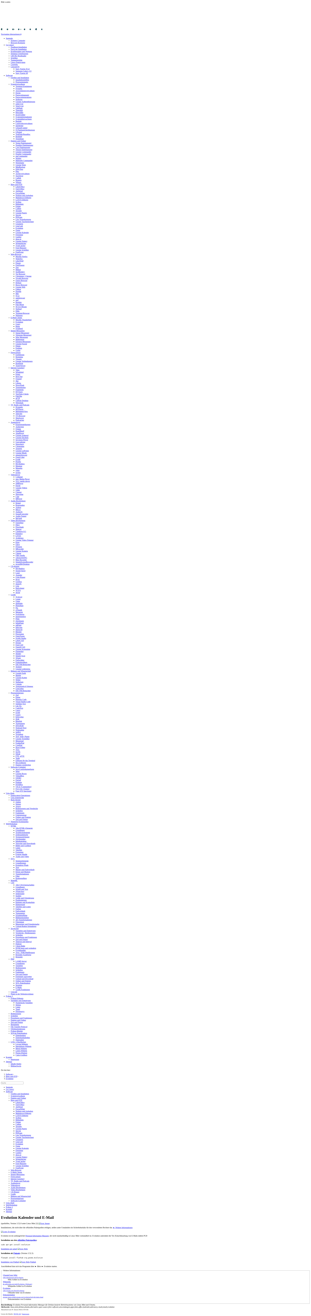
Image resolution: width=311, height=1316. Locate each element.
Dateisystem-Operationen (20, 795)
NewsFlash (20, 385)
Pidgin (18, 346)
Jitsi (17, 381)
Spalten (18, 896)
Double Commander (23, 154)
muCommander (21, 156)
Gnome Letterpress (23, 669)
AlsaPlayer (20, 433)
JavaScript (15, 929)
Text (17, 867)
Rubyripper (20, 588)
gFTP (18, 398)
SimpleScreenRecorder (24, 562)
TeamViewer (20, 366)
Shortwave (20, 418)
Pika (17, 171)
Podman (19, 782)
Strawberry (20, 444)
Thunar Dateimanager (24, 150)
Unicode (14, 992)
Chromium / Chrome (23, 276)
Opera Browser (21, 281)
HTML (13, 826)
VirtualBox (20, 776)
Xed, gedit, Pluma (22, 737)
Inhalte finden (16, 1064)
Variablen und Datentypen (26, 931)
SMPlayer (19, 483)
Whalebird (20, 372)
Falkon (18, 289)
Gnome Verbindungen (24, 361)
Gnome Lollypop (22, 451)
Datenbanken (21, 1035)
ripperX (19, 584)
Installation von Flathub (10, 1262)
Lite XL (19, 706)
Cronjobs (14, 65)
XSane (18, 658)
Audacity (19, 512)
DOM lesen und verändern (26, 948)
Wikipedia (17, 1283)
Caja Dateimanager (23, 147)
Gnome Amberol (22, 435)
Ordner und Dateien (23, 817)
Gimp (18, 601)
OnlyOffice (20, 189)
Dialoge (19, 944)
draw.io (18, 239)
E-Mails (19, 987)
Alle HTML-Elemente (24, 828)
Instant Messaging (18, 331)
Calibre (18, 209)
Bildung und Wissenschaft (21, 671)
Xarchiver (19, 176)
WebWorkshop (11, 824)
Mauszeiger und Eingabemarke (27, 924)
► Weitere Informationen (123, 1228)
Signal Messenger (22, 333)
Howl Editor (20, 747)
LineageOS (15, 67)
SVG (13, 859)
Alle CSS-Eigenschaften (25, 885)
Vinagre (19, 359)
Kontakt (9, 1057)
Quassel (19, 379)
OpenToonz (20, 636)
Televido (19, 414)
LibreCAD (20, 641)
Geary (18, 324)
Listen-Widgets (21, 1051)
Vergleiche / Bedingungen (25, 933)
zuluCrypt (19, 104)
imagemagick (21, 617)
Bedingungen (21, 968)
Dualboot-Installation (19, 47)
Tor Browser (20, 274)
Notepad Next (21, 728)
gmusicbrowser (21, 455)
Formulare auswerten (24, 977)
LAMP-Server (21, 961)
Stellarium (19, 682)
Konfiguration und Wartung (21, 51)
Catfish (18, 178)
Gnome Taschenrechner (25, 222)
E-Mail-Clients (16, 318)
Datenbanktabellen (23, 1038)
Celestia (19, 684)
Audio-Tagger (21, 516)
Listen (18, 848)
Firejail (18, 780)
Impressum (15, 1059)
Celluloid (19, 477)
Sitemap (9, 1062)
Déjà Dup (19, 169)
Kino (17, 542)
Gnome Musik (21, 453)
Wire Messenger (22, 337)
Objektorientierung (18, 1029)
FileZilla (19, 396)
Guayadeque (20, 442)
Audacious (20, 427)
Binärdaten (15, 1025)
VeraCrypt (19, 106)
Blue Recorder (21, 560)
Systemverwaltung (18, 84)
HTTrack (19, 392)
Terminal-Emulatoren (24, 86)
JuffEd (18, 732)
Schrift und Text (22, 889)
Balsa (18, 326)
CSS (12, 883)
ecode (18, 713)
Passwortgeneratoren (23, 97)
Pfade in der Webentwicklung (22, 994)
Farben (18, 909)
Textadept (19, 734)
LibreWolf (19, 261)
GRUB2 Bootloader (18, 56)
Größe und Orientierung (25, 898)
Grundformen (21, 863)
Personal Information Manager (37, 1236)
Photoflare (19, 606)
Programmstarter (22, 82)
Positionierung (21, 900)
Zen (17, 267)
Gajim (18, 350)
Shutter (18, 654)
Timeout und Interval (24, 942)
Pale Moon (20, 305)
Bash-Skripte (16, 800)
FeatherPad (20, 743)
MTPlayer (19, 409)
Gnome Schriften (22, 250)
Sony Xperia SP (22, 73)
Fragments (20, 390)
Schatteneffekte (21, 915)
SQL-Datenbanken (23, 983)
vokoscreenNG (21, 558)
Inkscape (19, 627)
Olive (18, 545)
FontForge (20, 252)
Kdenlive (19, 534)
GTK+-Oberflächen (18, 1042)
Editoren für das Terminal (25, 761)
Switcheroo (20, 614)
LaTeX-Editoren (22, 200)
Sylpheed (19, 329)
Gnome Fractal (21, 344)
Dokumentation (23, 1296)
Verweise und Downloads (25, 843)
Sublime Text (21, 704)
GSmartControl (21, 128)
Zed (17, 695)
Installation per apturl (9, 1249)
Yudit (18, 758)
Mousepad (20, 741)
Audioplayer (15, 422)
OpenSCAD (20, 647)
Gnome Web (20, 287)
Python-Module (17, 1031)
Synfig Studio (21, 638)
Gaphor (18, 237)
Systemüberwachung (24, 119)
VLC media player (23, 481)
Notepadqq (20, 730)
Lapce (18, 710)
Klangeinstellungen (23, 425)
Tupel (18, 1009)
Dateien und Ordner (18, 141)
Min (17, 294)
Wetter (18, 680)
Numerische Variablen (24, 1003)
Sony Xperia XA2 (23, 69)
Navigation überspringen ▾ (11, 34)
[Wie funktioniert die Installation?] (25, 1262)
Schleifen (19, 811)
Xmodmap (20, 139)
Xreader (19, 211)
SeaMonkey (20, 272)
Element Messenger (23, 342)
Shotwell (19, 630)
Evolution (19, 228)
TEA (17, 750)
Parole (18, 486)
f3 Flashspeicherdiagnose (25, 130)
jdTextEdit (20, 726)
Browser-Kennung (18, 43)
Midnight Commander (24, 161)
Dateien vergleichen (23, 765)
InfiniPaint (20, 623)
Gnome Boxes (21, 774)
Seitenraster (20, 894)
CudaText (19, 708)
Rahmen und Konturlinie (25, 902)
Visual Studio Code (23, 702)
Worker (18, 158)
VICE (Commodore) (23, 787)
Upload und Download (24, 979)
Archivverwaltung (23, 174)
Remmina (19, 357)
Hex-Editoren (21, 763)
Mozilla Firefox (21, 257)
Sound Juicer (21, 571)
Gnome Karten (21, 678)
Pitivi (18, 525)
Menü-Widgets (21, 1049)
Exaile (18, 459)
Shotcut (18, 529)
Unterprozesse (21, 815)
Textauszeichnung (22, 837)
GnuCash (19, 226)
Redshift (19, 137)
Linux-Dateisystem (18, 62)
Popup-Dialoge (21, 1053)
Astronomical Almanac (24, 686)
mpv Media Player (23, 479)
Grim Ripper (20, 577)
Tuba (17, 370)
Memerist (19, 612)
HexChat (19, 377)
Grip (17, 586)
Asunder (19, 575)
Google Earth (21, 673)
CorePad (19, 745)
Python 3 (9, 996)
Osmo (18, 230)
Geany (18, 715)
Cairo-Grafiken (21, 1055)
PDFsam (19, 217)
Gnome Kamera (22, 551)
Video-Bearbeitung (18, 521)
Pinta (17, 619)
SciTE (18, 752)
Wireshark (19, 403)
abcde (18, 593)
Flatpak (16, 1253)
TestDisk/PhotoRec (23, 134)
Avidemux (20, 538)
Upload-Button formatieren (26, 926)
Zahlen (18, 802)
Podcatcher (20, 420)
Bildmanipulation (22, 918)
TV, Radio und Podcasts (20, 405)
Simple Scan (20, 656)
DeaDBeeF (20, 431)
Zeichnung (20, 621)
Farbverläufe (20, 911)
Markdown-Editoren (23, 198)
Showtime (19, 494)
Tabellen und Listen (23, 907)
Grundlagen (20, 830)
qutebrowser (20, 298)
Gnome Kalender (22, 233)
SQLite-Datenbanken (19, 1033)
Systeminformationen (24, 117)
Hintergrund (20, 905)
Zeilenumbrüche (22, 835)
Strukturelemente (22, 861)
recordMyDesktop (23, 564)
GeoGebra (20, 689)
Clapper (19, 492)
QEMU (18, 778)
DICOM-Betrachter (23, 665)
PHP (12, 959)
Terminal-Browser (23, 313)
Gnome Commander (23, 152)
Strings (18, 804)
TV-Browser (20, 416)
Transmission (21, 387)
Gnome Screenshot (23, 649)
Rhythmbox (20, 464)
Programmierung (17, 693)
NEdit (18, 754)
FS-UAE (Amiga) (22, 789)
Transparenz (20, 913)
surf (17, 300)
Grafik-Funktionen (23, 990)
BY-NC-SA (17, 1314)
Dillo (17, 311)
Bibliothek (20, 204)
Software (9, 75)
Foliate (18, 206)
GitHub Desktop (22, 401)
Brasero (19, 180)
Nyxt (17, 296)
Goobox (19, 582)
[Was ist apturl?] (23, 1249)
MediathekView (22, 411)
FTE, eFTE (20, 756)
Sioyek (18, 215)
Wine (18, 771)
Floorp (18, 263)
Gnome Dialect (21, 241)
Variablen (19, 966)
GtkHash (19, 108)
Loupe (18, 599)
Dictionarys (20, 1011)
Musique (19, 466)
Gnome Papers (21, 213)
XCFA (18, 590)
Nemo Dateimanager (23, 143)
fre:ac (18, 579)
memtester (19, 126)
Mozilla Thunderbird (23, 320)
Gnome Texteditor (23, 739)
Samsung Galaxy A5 (23, 71)
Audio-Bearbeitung (18, 501)
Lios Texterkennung (23, 219)
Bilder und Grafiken (23, 846)
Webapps (19, 315)
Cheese (18, 553)
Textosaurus (20, 723)
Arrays (18, 806)
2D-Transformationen (24, 920)
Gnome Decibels (22, 438)
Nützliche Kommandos (19, 822)
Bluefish (19, 721)
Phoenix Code (21, 699)
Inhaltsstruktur (21, 841)
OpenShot (19, 523)
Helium (18, 283)
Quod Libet (20, 457)
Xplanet (19, 667)
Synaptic (19, 89)
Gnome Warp (21, 165)
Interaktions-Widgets (23, 1046)
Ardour (18, 507)
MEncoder (20, 549)
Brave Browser (21, 285)
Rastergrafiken (21, 878)
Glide (18, 490)
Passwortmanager (22, 95)
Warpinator (20, 163)
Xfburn (18, 182)
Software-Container (18, 767)
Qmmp (18, 429)
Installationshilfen (22, 80)
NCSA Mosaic (21, 307)
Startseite (9, 38)
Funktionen (20, 813)
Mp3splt (19, 518)
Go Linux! (10, 45)
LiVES (18, 536)
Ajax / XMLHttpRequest (25, 953)
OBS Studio (20, 555)
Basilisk (19, 302)
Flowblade (20, 527)
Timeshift (19, 110)
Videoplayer (15, 475)
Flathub (33, 1262)
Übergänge (20, 922)
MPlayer (19, 499)
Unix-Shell (10, 793)
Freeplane (19, 235)
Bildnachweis (16, 1066)
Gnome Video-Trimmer (25, 540)
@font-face (20, 891)
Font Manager (21, 248)
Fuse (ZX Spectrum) (23, 791)
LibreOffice (20, 187)
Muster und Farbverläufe (25, 870)
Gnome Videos (21, 488)
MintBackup (20, 167)
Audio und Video (22, 857)
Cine (17, 497)
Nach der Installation (19, 49)
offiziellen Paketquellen (26, 1240)
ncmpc (18, 473)
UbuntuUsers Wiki (13, 1276)
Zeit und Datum (22, 819)
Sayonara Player (22, 440)
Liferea (18, 383)
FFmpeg (19, 547)
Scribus (18, 202)
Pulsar (18, 697)
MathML (14, 881)
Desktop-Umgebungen (19, 54)
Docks (18, 93)
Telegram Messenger (23, 335)
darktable (19, 603)
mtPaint (18, 625)
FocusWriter (20, 193)
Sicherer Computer (18, 41)
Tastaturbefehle (16, 60)
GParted (19, 132)
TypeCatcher (20, 246)
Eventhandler (21, 950)
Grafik (13, 595)
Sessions (19, 985)
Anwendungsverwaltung (25, 91)
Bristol (18, 503)
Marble (18, 675)
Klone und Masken (23, 872)
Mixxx (18, 510)
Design (18, 643)
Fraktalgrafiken (21, 662)
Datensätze (20, 1040)
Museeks (19, 468)
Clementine (20, 446)
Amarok (19, 449)
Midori (18, 270)
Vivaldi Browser (22, 278)
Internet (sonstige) (17, 368)
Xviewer (19, 597)
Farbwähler (20, 660)
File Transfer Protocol (19, 1027)
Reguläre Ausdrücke (23, 955)
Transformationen (22, 874)
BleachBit (19, 113)
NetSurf (19, 309)
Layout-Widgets (22, 1044)
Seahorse (19, 99)
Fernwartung (16, 353)
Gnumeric (19, 224)
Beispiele (19, 957)
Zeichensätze (21, 839)
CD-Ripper (15, 566)
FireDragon (20, 265)
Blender (19, 632)
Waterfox (19, 259)
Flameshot (19, 651)
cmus (18, 470)
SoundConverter (22, 514)
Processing (20, 634)
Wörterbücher (21, 243)
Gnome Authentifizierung (25, 102)
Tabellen (19, 850)
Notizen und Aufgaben (24, 195)
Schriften (14, 58)
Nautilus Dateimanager (24, 145)
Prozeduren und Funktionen (26, 937)
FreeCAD (19, 645)
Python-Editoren (17, 998)
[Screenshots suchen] (44, 1223)
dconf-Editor (20, 115)
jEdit (17, 719)
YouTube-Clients (22, 394)
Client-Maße (20, 946)
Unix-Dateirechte (17, 798)
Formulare (19, 852)
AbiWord (19, 191)
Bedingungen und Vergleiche (27, 809)
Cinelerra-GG (21, 531)
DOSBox (19, 785)
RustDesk (19, 363)
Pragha (18, 462)
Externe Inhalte (21, 854)
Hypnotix (19, 407)
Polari (18, 374)
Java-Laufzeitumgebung (25, 769)
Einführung (20, 355)
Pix (17, 608)
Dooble (18, 291)
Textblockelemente (23, 833)
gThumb (19, 610)
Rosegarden (20, 505)
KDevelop (20, 717)
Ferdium (19, 348)
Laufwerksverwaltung (24, 123)
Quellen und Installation (20, 78)
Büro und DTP (16, 185)
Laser (18, 573)
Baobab (19, 121)
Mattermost (20, 339)
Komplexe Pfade (22, 865)
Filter (18, 876)
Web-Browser (16, 254)
